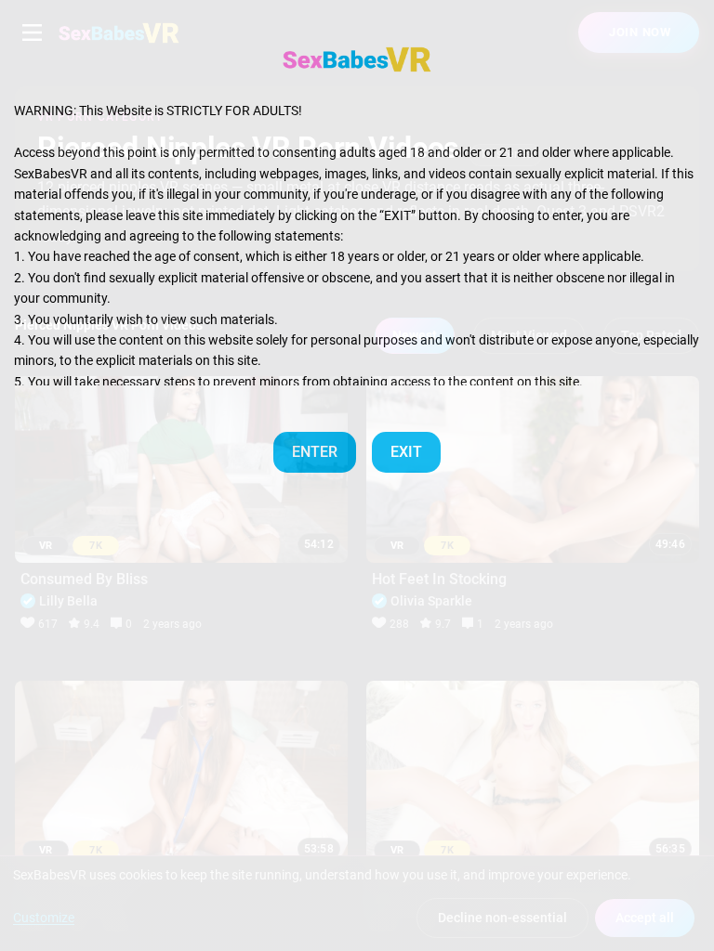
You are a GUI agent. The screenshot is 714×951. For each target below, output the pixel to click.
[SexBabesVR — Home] (357, 59)
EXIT (406, 452)
